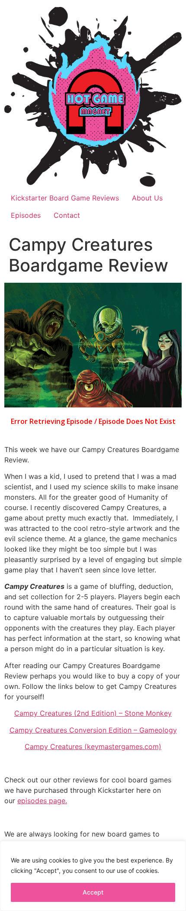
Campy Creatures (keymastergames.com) (93, 746)
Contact (67, 215)
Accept (93, 892)
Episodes (26, 215)
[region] (93, 876)
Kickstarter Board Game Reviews (65, 198)
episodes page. (42, 800)
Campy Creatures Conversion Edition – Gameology (93, 730)
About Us (147, 198)
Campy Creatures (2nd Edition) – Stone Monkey (93, 713)
